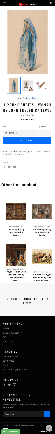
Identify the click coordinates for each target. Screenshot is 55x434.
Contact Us (8, 341)
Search (6, 328)
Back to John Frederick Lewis (28, 301)
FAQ (4, 337)
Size (4, 127)
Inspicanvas (14, 425)
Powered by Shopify (26, 425)
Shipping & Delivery (12, 333)
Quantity (42, 127)
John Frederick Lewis (27, 98)
